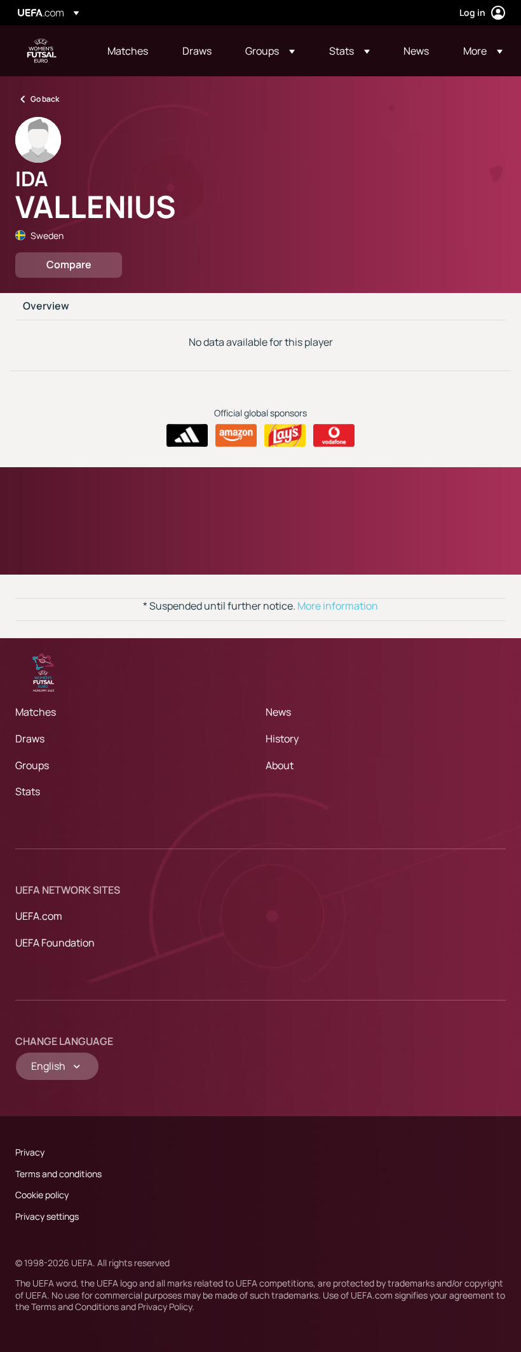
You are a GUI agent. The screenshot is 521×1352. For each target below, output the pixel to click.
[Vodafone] (334, 435)
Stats (27, 791)
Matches (35, 712)
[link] (127, 51)
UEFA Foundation (55, 943)
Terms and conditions (58, 1174)
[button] (270, 51)
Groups (32, 765)
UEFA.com (38, 916)
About (280, 765)
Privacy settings (47, 1216)
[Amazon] (236, 435)
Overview (46, 306)
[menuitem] (129, 51)
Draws (29, 739)
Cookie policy (42, 1195)
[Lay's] (285, 435)
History (282, 739)
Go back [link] (44, 98)
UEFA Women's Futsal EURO (42, 51)
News (278, 712)
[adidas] (187, 435)
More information (337, 606)
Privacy (29, 1152)
